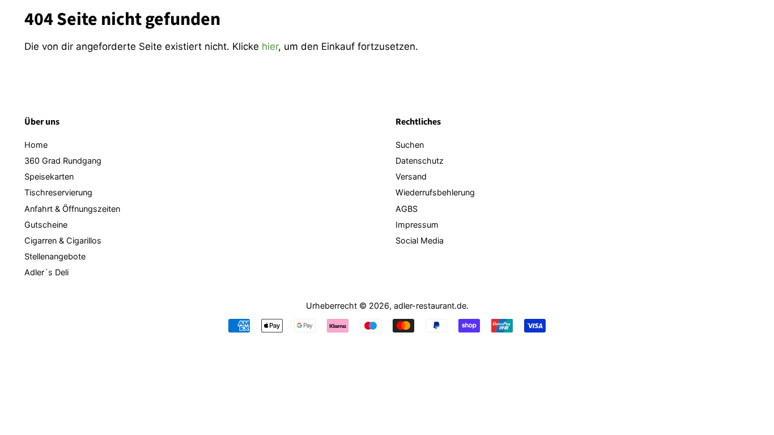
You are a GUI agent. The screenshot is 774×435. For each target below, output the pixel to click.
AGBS (406, 209)
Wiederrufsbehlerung (435, 192)
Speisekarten (49, 176)
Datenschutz (419, 160)
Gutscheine (45, 224)
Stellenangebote (55, 256)
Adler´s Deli (46, 272)
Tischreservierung (58, 192)
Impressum (417, 224)
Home (36, 145)
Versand (411, 176)
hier (270, 46)
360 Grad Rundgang (62, 160)
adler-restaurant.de (430, 305)
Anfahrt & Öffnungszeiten (72, 209)
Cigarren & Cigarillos (62, 240)
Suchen (409, 145)
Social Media (419, 240)
